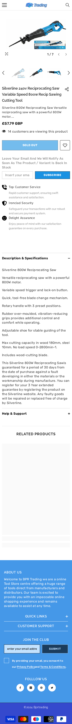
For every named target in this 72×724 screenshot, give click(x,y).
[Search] (67, 5)
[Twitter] (52, 688)
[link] (36, 538)
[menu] (4, 5)
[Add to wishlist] (65, 145)
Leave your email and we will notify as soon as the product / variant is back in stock (34, 163)
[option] (36, 34)
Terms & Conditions (53, 666)
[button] (58, 54)
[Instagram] (31, 688)
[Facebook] (20, 688)
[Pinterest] (41, 688)
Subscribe (52, 175)
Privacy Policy (26, 666)
